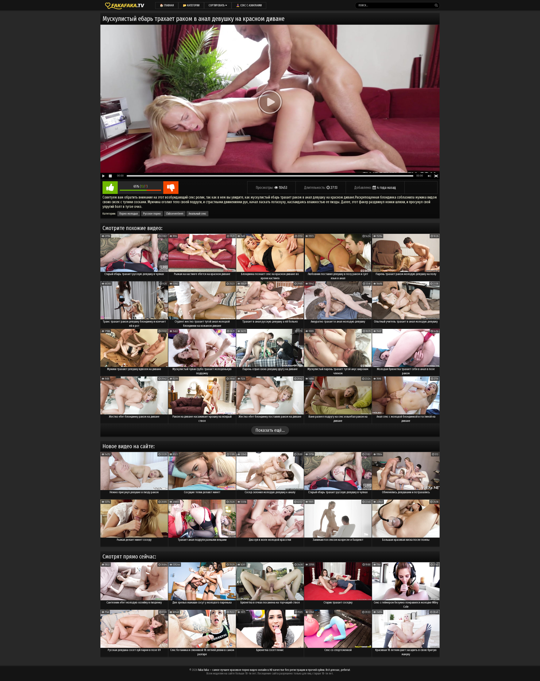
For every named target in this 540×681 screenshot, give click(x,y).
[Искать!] (436, 5)
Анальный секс (197, 213)
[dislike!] (170, 187)
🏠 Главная (167, 5)
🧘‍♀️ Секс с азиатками (249, 5)
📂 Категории (191, 5)
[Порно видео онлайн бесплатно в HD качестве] (124, 5)
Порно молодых (128, 213)
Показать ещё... (270, 430)
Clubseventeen (174, 213)
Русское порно (152, 213)
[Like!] (110, 187)
